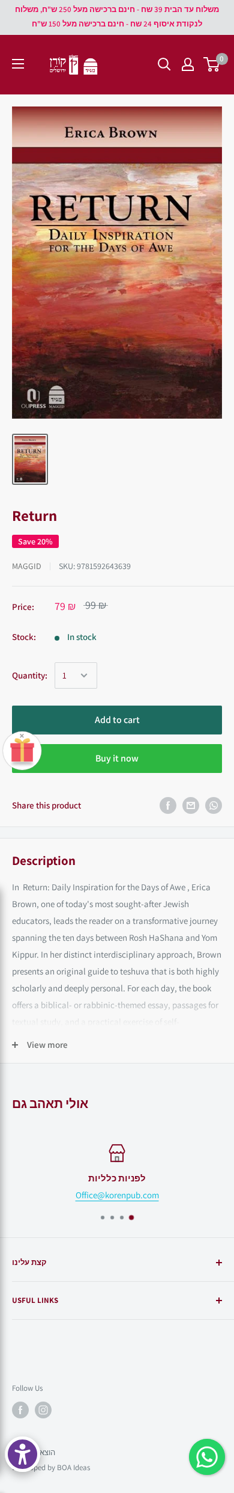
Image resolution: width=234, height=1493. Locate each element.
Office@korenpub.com (117, 1195)
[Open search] (164, 64)
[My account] (188, 64)
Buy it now (117, 758)
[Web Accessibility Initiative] (22, 1454)
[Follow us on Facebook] (20, 1410)
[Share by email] (190, 805)
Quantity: (29, 675)
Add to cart (117, 719)
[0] (212, 64)
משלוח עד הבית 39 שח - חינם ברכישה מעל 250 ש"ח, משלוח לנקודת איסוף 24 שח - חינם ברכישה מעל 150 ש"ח (117, 16)
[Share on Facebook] (168, 805)
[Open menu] (18, 64)
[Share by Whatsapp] (213, 805)
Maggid (26, 566)
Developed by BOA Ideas (51, 1467)
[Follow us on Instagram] (43, 1410)
